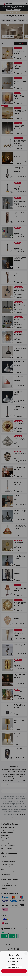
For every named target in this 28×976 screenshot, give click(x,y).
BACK (14, 967)
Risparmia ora (14, 971)
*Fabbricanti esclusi (14, 974)
